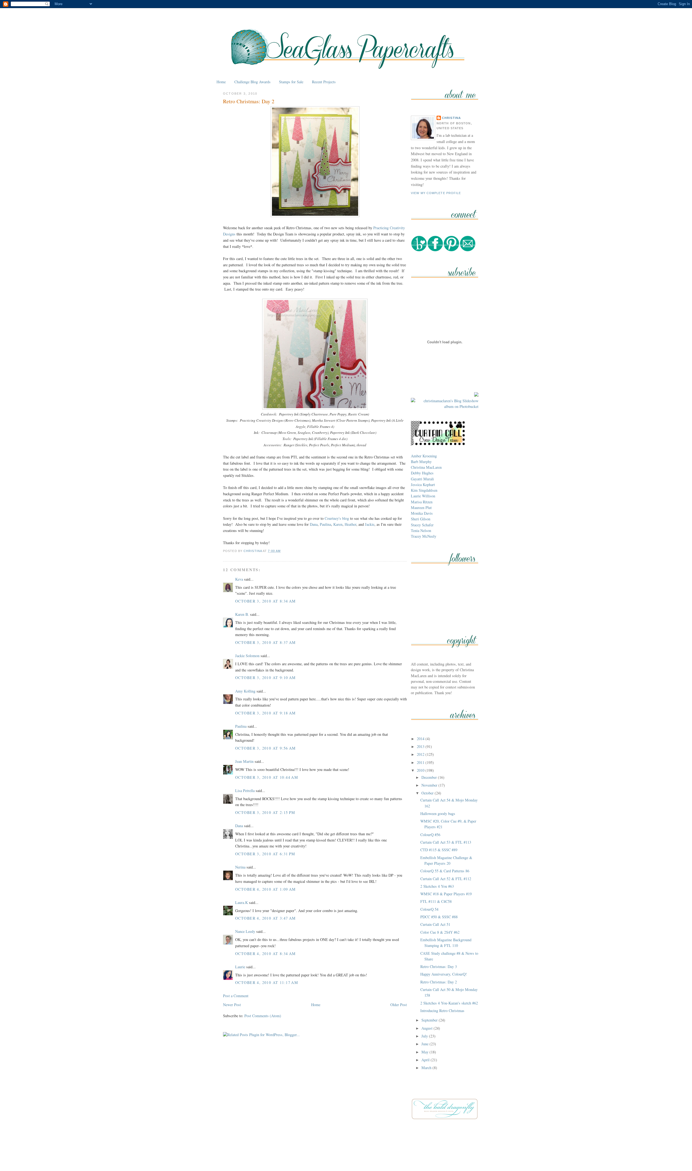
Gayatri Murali (422, 478)
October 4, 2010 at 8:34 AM (265, 953)
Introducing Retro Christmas (442, 1010)
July (425, 1036)
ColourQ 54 (429, 909)
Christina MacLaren (426, 467)
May (425, 1051)
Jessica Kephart (423, 484)
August (427, 1028)
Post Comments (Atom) (262, 1015)
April (426, 1059)
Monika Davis (422, 513)
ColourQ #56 (430, 834)
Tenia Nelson (421, 530)
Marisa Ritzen (421, 501)
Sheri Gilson (420, 518)
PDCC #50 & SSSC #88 (439, 916)
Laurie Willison (423, 495)
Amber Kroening (424, 455)
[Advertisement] (346, 1154)
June (425, 1043)
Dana (314, 524)
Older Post (398, 1004)
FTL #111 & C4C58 (436, 901)
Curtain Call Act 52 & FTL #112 (445, 878)
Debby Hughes (422, 472)
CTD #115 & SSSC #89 (438, 849)
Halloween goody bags (437, 813)
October (428, 793)
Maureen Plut (421, 507)
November (429, 785)
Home (221, 81)
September (430, 1020)
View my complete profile (436, 193)
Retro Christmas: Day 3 (438, 966)
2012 (421, 754)
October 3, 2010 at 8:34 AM (265, 601)
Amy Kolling (245, 691)
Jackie (369, 524)
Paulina (325, 524)
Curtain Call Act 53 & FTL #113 (445, 842)
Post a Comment (235, 995)
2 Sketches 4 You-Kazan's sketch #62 (449, 1003)
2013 (421, 746)
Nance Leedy (245, 931)
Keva (239, 579)
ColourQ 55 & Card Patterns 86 (444, 870)
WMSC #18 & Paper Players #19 (446, 893)
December (429, 777)
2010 (421, 770)
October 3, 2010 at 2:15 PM (265, 812)
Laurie (240, 966)
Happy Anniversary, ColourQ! (443, 974)
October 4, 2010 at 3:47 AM (265, 918)
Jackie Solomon (247, 655)
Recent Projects (324, 81)
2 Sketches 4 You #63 (437, 886)
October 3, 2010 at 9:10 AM (265, 677)
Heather (350, 524)
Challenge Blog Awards (252, 81)
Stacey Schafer (422, 524)
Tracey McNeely (423, 536)
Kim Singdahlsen (424, 490)
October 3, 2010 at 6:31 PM (265, 853)
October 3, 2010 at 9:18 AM (265, 713)
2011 (421, 762)
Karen (337, 524)
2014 (421, 738)
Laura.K (241, 902)
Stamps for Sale (291, 81)
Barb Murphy (421, 461)
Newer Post (232, 1004)
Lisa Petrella (245, 790)
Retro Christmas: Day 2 (438, 981)
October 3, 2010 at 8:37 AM (265, 642)
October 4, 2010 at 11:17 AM (266, 982)
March (426, 1067)
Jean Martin (244, 761)
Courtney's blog (337, 518)
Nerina (240, 867)
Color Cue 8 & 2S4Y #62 (440, 932)
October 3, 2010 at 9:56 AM (265, 748)
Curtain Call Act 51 (435, 924)
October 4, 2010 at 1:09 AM (265, 889)
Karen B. (242, 614)
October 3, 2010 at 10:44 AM (266, 777)
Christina (451, 117)
